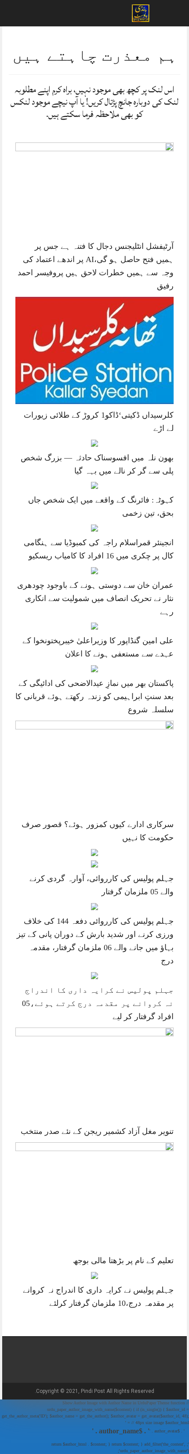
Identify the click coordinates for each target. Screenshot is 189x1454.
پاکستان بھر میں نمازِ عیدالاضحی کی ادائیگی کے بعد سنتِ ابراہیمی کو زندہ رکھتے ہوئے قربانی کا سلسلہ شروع (94, 696)
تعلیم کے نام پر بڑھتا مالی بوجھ (123, 1260)
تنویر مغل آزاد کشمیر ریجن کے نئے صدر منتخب (97, 1131)
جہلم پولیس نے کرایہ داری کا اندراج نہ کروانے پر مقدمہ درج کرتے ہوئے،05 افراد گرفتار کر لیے (98, 1003)
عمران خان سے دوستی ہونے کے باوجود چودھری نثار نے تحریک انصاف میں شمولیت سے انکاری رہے (95, 598)
